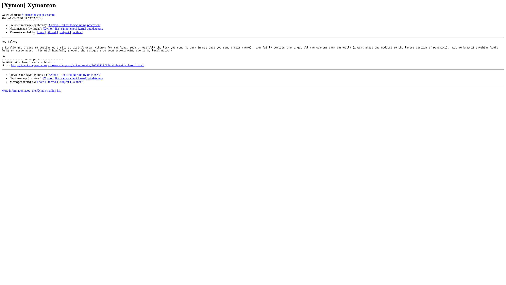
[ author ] (77, 32)
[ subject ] (65, 32)
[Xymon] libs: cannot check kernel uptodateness (73, 28)
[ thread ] (52, 32)
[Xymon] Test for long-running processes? (74, 25)
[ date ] (41, 32)
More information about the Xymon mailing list (31, 90)
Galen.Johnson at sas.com (38, 14)
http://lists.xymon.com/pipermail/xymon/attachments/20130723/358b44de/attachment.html (77, 65)
